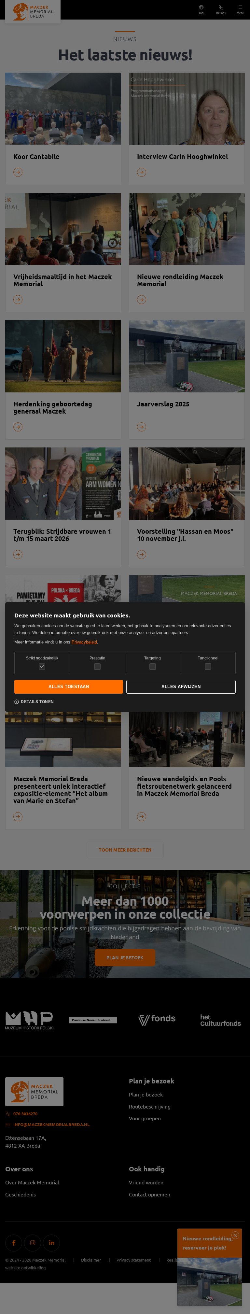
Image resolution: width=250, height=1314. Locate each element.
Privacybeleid (84, 642)
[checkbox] (97, 666)
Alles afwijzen (181, 686)
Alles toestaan (69, 686)
